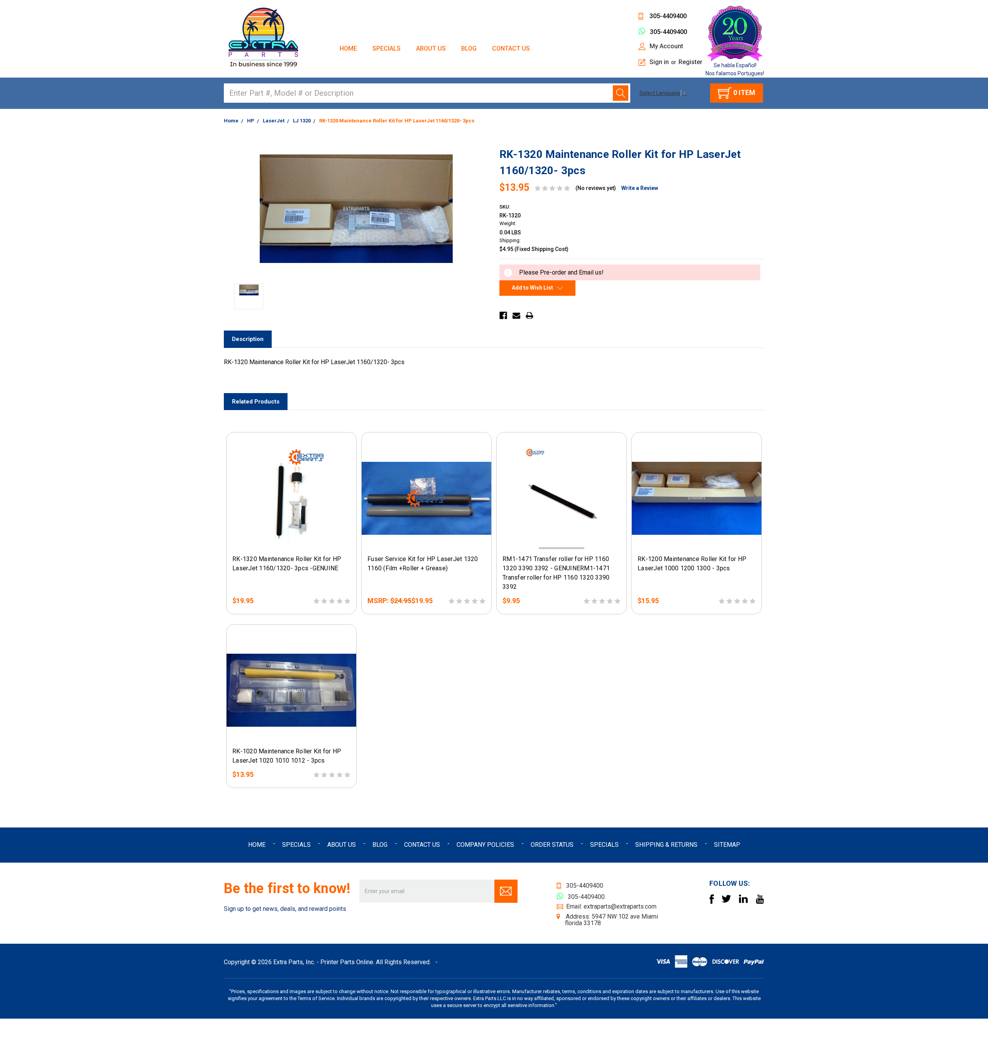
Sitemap (727, 844)
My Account (666, 46)
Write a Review (639, 188)
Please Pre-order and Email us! (291, 543)
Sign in (659, 62)
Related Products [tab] (255, 401)
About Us (431, 48)
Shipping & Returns (666, 844)
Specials (386, 48)
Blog (469, 48)
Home (348, 48)
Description (248, 339)
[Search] (620, 93)
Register (690, 62)
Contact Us (511, 48)
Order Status (552, 844)
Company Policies (485, 844)
